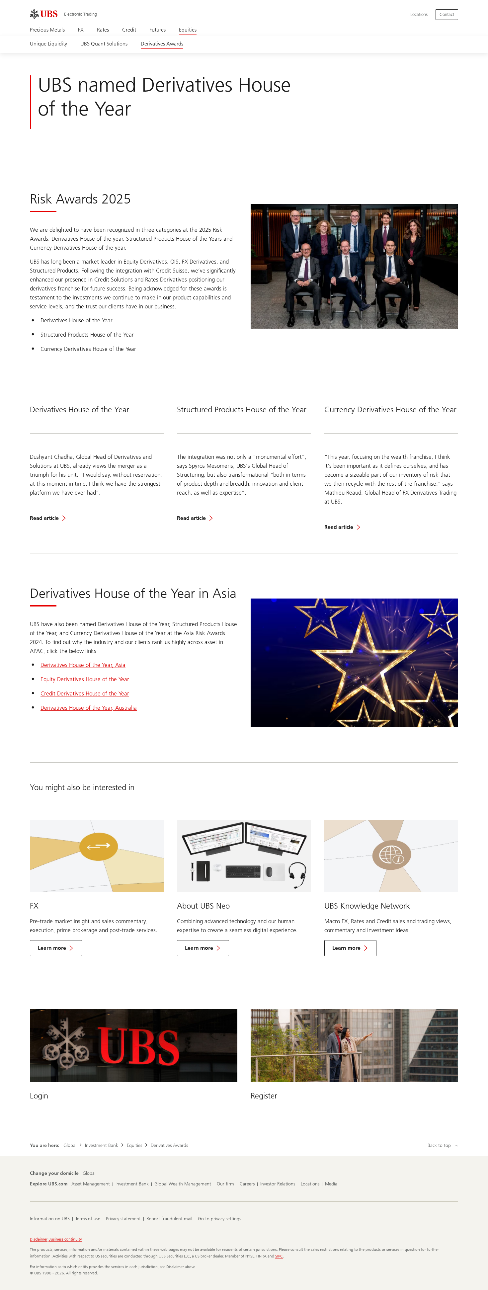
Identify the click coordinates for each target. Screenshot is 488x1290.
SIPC (279, 1256)
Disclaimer (38, 1239)
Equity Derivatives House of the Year (85, 679)
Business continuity (65, 1239)
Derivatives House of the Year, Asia (83, 665)
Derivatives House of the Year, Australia (89, 707)
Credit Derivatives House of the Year (85, 693)
